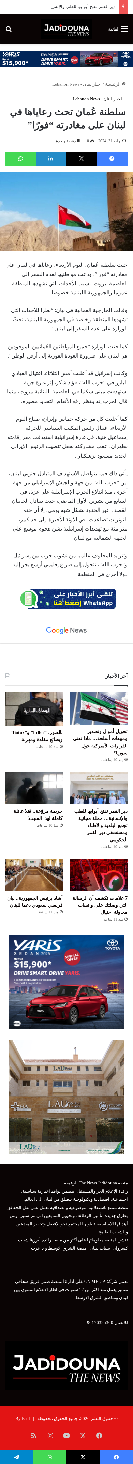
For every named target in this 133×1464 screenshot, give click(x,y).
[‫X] (81, 159)
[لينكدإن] (51, 159)
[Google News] (66, 630)
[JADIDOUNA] (66, 29)
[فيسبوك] (112, 159)
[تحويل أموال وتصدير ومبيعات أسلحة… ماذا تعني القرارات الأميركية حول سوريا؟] (99, 708)
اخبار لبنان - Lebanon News (77, 84)
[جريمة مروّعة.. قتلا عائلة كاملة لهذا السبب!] (34, 788)
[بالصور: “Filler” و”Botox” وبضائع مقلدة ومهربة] (34, 709)
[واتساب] (20, 159)
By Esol (22, 1418)
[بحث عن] (8, 31)
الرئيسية (113, 84)
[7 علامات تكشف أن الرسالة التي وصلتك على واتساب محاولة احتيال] (99, 875)
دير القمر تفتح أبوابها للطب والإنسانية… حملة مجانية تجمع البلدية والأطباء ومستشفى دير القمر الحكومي (101, 825)
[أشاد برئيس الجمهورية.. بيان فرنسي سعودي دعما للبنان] (34, 875)
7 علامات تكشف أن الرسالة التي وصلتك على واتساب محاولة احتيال (100, 905)
